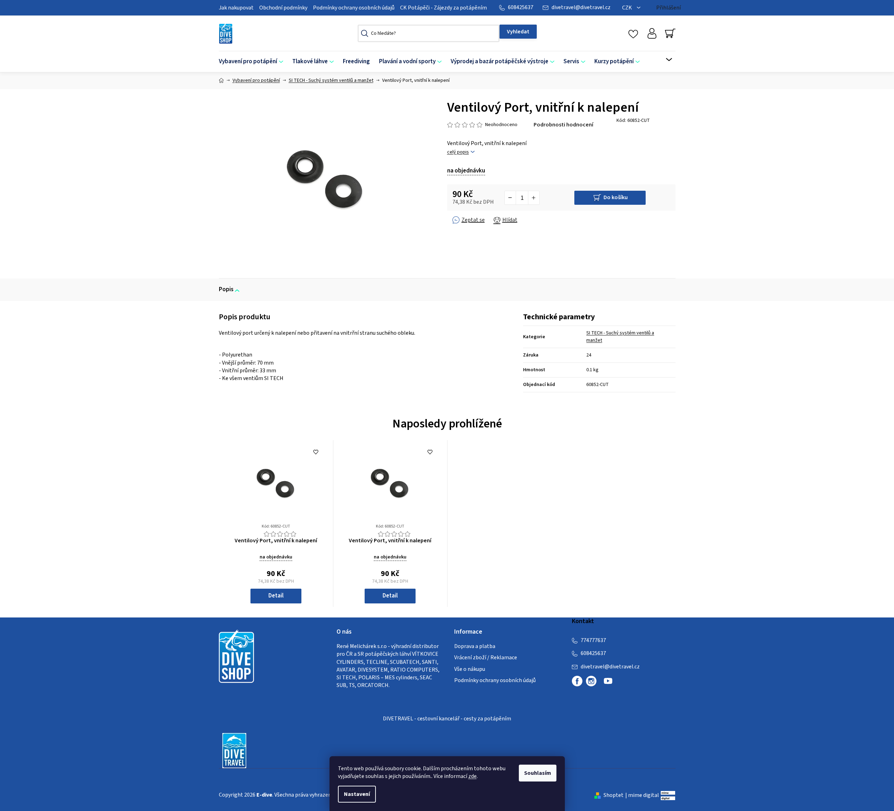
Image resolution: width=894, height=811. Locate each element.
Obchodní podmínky (283, 8)
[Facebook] (577, 681)
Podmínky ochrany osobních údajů (353, 8)
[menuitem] (253, 61)
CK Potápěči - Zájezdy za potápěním (443, 8)
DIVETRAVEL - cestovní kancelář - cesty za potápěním (447, 718)
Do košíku (615, 197)
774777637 (593, 640)
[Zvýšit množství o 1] (533, 197)
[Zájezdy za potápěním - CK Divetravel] (234, 750)
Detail (275, 595)
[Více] (664, 59)
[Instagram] (591, 681)
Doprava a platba (474, 646)
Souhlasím (537, 773)
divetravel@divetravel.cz (581, 7)
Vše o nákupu (469, 669)
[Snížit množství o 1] (510, 197)
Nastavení (357, 794)
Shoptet (613, 795)
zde (472, 776)
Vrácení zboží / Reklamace (485, 657)
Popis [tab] (226, 289)
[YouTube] (608, 684)
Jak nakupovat (236, 8)
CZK (627, 8)
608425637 (520, 7)
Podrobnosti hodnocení (563, 125)
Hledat (518, 32)
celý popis (458, 152)
